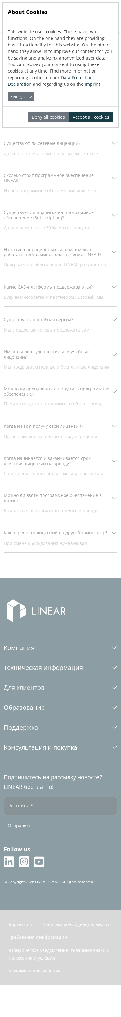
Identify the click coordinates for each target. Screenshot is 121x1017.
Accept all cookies (91, 117)
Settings (18, 96)
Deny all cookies (48, 117)
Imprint (92, 84)
